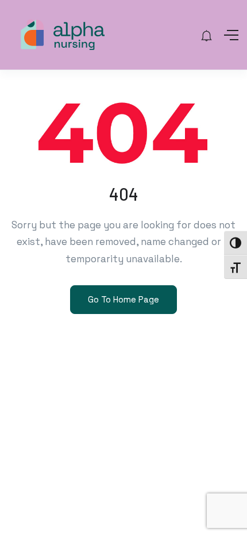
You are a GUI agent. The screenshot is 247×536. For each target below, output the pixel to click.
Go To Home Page (123, 299)
